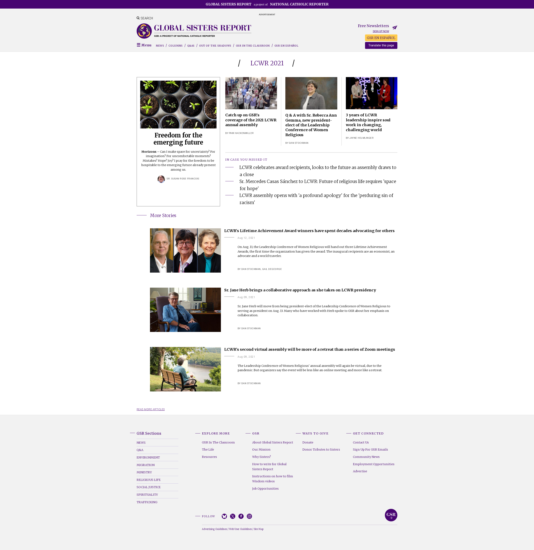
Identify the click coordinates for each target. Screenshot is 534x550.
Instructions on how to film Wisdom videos (272, 478)
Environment (148, 457)
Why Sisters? (261, 457)
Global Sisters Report (391, 515)
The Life (208, 449)
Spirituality (147, 495)
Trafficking (147, 502)
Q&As (191, 45)
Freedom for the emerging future (178, 139)
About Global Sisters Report (272, 442)
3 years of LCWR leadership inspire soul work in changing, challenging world (368, 122)
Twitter (232, 516)
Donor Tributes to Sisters (321, 449)
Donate (307, 442)
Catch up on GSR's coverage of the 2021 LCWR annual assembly (250, 120)
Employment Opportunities (373, 464)
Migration (146, 465)
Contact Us (361, 442)
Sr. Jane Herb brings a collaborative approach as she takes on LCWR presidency (300, 290)
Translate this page (381, 45)
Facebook (241, 516)
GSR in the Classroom (253, 45)
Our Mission (261, 449)
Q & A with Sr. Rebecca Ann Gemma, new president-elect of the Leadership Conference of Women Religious (311, 125)
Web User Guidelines (240, 529)
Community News (366, 457)
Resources (209, 457)
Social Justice (149, 487)
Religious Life (149, 480)
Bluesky (224, 516)
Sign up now (381, 31)
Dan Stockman (299, 143)
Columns (176, 45)
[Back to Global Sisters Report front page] (194, 31)
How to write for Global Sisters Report (269, 466)
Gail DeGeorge (272, 269)
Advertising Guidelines (214, 529)
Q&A (140, 450)
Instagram (249, 516)
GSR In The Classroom (218, 442)
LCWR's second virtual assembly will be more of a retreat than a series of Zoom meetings (309, 349)
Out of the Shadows (215, 45)
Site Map (258, 529)
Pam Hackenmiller (241, 133)
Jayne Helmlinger (361, 138)
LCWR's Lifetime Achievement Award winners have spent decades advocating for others (309, 230)
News (160, 45)
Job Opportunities (265, 488)
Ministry (144, 472)
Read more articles (151, 409)
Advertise (360, 471)
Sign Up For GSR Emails (370, 449)
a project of (267, 4)
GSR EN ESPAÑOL (381, 38)
